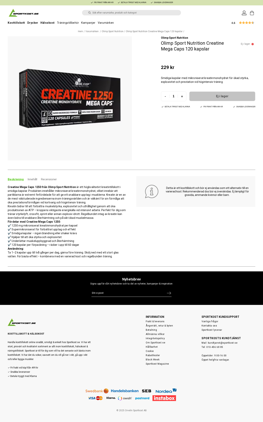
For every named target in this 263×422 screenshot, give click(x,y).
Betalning (151, 330)
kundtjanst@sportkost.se (223, 342)
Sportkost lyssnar (212, 330)
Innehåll (32, 179)
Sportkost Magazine (157, 363)
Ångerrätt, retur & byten (159, 325)
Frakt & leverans (155, 321)
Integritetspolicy (155, 338)
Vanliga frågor (210, 321)
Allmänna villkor (155, 334)
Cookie (150, 351)
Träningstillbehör (68, 22)
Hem (80, 31)
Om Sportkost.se (155, 342)
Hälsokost (47, 22)
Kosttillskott (16, 22)
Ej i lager (222, 96)
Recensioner (49, 179)
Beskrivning (16, 179)
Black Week (152, 359)
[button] (70, 98)
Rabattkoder (153, 355)
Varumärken (106, 22)
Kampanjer (88, 22)
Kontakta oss (209, 325)
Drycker (32, 22)
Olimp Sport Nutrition (112, 31)
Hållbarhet (152, 347)
